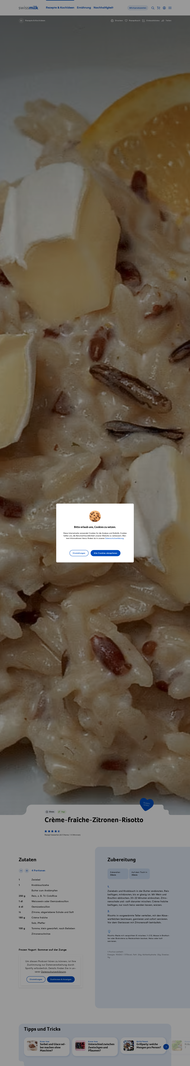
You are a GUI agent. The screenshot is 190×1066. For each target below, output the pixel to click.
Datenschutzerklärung (114, 538)
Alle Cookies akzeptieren (105, 553)
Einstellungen (79, 553)
